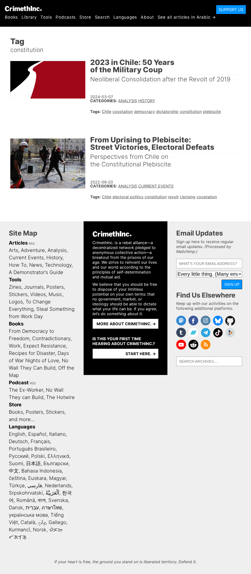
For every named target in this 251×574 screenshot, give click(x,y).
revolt (173, 196)
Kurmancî (19, 530)
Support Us (231, 9)
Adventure (33, 250)
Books (11, 17)
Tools (46, 17)
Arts (13, 250)
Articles (18, 243)
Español (37, 434)
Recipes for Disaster (32, 353)
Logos (16, 302)
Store (85, 17)
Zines (15, 287)
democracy (144, 111)
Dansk (16, 508)
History (146, 100)
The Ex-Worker (26, 390)
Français (40, 441)
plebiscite (212, 111)
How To (17, 265)
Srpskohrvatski (26, 493)
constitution (191, 111)
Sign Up (231, 284)
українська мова (28, 515)
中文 (14, 471)
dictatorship (167, 111)
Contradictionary (51, 338)
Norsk (39, 530)
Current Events (156, 186)
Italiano (57, 434)
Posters (55, 287)
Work (15, 346)
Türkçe (17, 485)
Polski (38, 456)
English (17, 434)
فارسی (34, 485)
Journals (34, 287)
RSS (32, 243)
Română (25, 500)
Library (29, 17)
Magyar (57, 478)
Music (55, 294)
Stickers (18, 294)
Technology (58, 265)
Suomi (16, 463)
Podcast (19, 383)
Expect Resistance (44, 346)
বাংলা (42, 500)
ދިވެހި (42, 522)
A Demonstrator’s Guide (36, 272)
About (147, 17)
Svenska (58, 500)
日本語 (33, 463)
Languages (125, 17)
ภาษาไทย (52, 508)
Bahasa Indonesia (41, 471)
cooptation (123, 111)
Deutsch (18, 441)
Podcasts (66, 17)
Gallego (57, 522)
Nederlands (58, 485)
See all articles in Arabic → (187, 17)
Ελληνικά (58, 456)
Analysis (127, 100)
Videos (38, 294)
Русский (18, 456)
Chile (106, 111)
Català (28, 522)
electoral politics (128, 196)
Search (102, 17)
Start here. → (141, 353)
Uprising (187, 196)
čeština (17, 478)
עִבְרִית (32, 508)
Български (55, 463)
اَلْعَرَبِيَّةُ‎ (52, 493)
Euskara (37, 478)
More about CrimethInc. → (126, 323)
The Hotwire (60, 397)
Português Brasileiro (32, 449)
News (35, 265)
